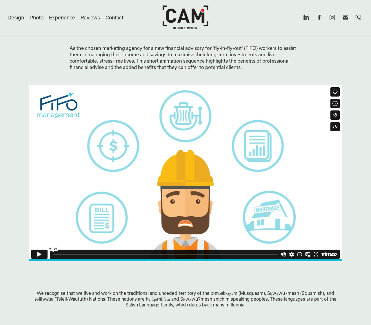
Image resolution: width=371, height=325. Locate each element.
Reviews (90, 17)
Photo (36, 17)
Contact (114, 17)
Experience (62, 17)
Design (16, 17)
